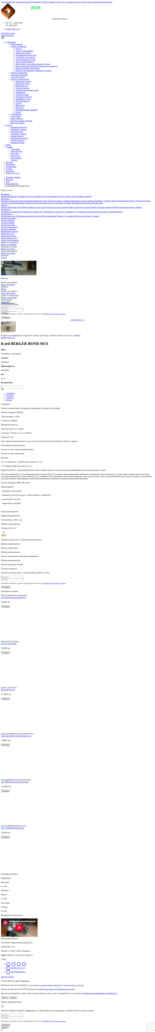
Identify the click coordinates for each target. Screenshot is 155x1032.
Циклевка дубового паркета (106, 201)
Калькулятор (11, 167)
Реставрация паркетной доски (28, 216)
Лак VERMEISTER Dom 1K (12, 828)
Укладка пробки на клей (26, 60)
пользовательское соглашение (74, 985)
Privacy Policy (48, 989)
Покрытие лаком (17, 143)
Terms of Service (63, 989)
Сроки (18, 112)
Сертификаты (16, 114)
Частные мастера (22, 88)
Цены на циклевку (8, 245)
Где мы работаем (8, 2)
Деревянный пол (22, 101)
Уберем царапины (48, 216)
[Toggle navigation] (2, 38)
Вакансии (25, 2)
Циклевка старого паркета (83, 201)
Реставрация (6, 214)
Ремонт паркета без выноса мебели (127, 207)
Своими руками (22, 95)
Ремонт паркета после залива (34, 207)
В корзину (5, 606)
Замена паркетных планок (80, 207)
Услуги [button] (9, 125)
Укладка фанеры (8, 220)
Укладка (14, 160)
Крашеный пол (22, 86)
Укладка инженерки (9, 227)
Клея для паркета (8, 285)
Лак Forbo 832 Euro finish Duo (13, 598)
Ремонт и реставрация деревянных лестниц (33, 71)
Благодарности (36, 2)
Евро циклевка (65, 203)
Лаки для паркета (8, 293)
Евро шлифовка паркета (82, 196)
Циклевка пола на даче (48, 203)
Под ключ (15, 154)
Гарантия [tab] (9, 398)
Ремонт (4, 205)
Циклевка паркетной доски (35, 201)
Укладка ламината (8, 229)
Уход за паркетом (69, 2)
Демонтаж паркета (23, 53)
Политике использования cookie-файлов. (100, 993)
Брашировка (21, 92)
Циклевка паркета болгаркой (27, 68)
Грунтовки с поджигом (25, 57)
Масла (3, 289)
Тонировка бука (115, 212)
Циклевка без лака (95, 203)
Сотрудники (81, 2)
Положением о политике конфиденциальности (46, 985)
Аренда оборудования (96, 2)
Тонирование (16, 158)
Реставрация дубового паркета (86, 216)
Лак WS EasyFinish (8, 644)
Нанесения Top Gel (9, 238)
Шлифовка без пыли (25, 196)
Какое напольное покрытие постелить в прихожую (37, 66)
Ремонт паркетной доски (11, 207)
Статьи (58, 2)
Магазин (9, 162)
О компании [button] (11, 42)
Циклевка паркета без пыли (12, 201)
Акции (18, 2)
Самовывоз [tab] (10, 393)
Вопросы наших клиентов (21, 121)
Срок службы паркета (25, 51)
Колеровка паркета (101, 212)
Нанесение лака (7, 234)
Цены (8, 145)
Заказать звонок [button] (7, 35)
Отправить (6, 318)
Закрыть (13, 998)
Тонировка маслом (85, 212)
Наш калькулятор (8, 253)
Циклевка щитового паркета (130, 201)
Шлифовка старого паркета (59, 196)
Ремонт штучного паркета (58, 207)
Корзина (109, 2)
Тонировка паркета (19, 134)
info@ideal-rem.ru (8, 33)
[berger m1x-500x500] (8, 331)
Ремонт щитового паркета (102, 207)
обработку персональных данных (54, 314)
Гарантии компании (19, 73)
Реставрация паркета (19, 138)
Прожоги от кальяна (65, 216)
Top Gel (19, 49)
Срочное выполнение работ (27, 90)
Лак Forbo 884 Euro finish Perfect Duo (16, 736)
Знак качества (16, 151)
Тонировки (5, 302)
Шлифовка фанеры (9, 196)
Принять (5, 998)
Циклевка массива (79, 203)
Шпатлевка (20, 105)
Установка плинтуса (24, 97)
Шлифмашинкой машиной (27, 110)
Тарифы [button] (9, 147)
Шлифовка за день (23, 99)
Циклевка (5, 199)
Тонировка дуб (70, 212)
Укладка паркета (17, 140)
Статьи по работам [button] (18, 46)
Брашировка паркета (9, 231)
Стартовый (15, 149)
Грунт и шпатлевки (9, 298)
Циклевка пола (17, 132)
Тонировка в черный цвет (32, 212)
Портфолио (10, 164)
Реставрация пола (8, 216)
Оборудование (49, 2)
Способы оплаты (18, 77)
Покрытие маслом (8, 236)
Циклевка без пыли (19, 127)
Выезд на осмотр (18, 123)
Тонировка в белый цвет (11, 212)
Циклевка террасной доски (27, 203)
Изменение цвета (23, 84)
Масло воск (15, 156)
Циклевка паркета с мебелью (60, 201)
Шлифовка (5, 194)
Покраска (19, 108)
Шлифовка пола (41, 196)
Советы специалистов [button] (20, 79)
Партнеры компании (19, 75)
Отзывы (9, 169)
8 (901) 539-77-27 (13, 29)
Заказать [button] (4, 274)
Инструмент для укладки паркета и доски (33, 64)
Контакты (10, 171)
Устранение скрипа (23, 81)
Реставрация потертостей (26, 55)
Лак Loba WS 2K (8, 690)
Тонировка (5, 210)
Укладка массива (8, 225)
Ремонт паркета (17, 136)
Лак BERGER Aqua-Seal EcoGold (14, 782)
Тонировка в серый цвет (54, 212)
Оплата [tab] (9, 400)
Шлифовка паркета (19, 129)
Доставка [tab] (9, 396)
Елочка (18, 103)
